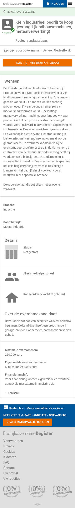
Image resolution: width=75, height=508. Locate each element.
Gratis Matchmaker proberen (28, 422)
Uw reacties (11, 479)
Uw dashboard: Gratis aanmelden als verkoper (33, 408)
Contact (9, 468)
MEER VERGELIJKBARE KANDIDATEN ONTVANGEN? (34, 415)
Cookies (9, 452)
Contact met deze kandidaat (37, 62)
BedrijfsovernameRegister (17, 3)
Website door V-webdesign (37, 504)
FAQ (6, 462)
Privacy (8, 446)
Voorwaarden (13, 441)
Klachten (9, 457)
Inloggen (55, 3)
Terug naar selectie (19, 11)
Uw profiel (10, 473)
